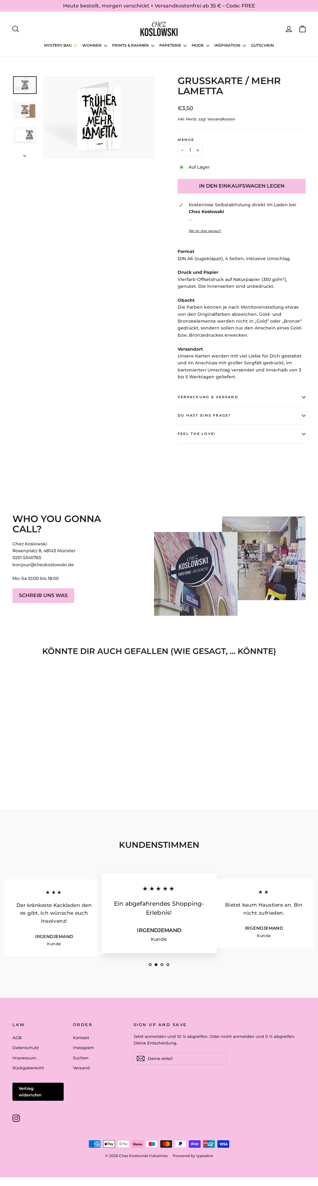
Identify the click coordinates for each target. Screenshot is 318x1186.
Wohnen (92, 45)
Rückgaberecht (28, 1067)
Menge (186, 140)
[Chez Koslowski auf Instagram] (16, 1118)
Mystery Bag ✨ (60, 45)
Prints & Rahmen (131, 45)
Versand (81, 1067)
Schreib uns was (43, 595)
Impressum (24, 1057)
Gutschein (262, 45)
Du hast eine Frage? (204, 415)
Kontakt (81, 1037)
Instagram (83, 1047)
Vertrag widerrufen (30, 1091)
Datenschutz (25, 1047)
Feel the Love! (197, 434)
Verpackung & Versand (208, 397)
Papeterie (170, 45)
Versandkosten (221, 119)
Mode (198, 45)
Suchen (81, 1057)
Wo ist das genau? (205, 231)
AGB (17, 1037)
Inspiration (227, 45)
